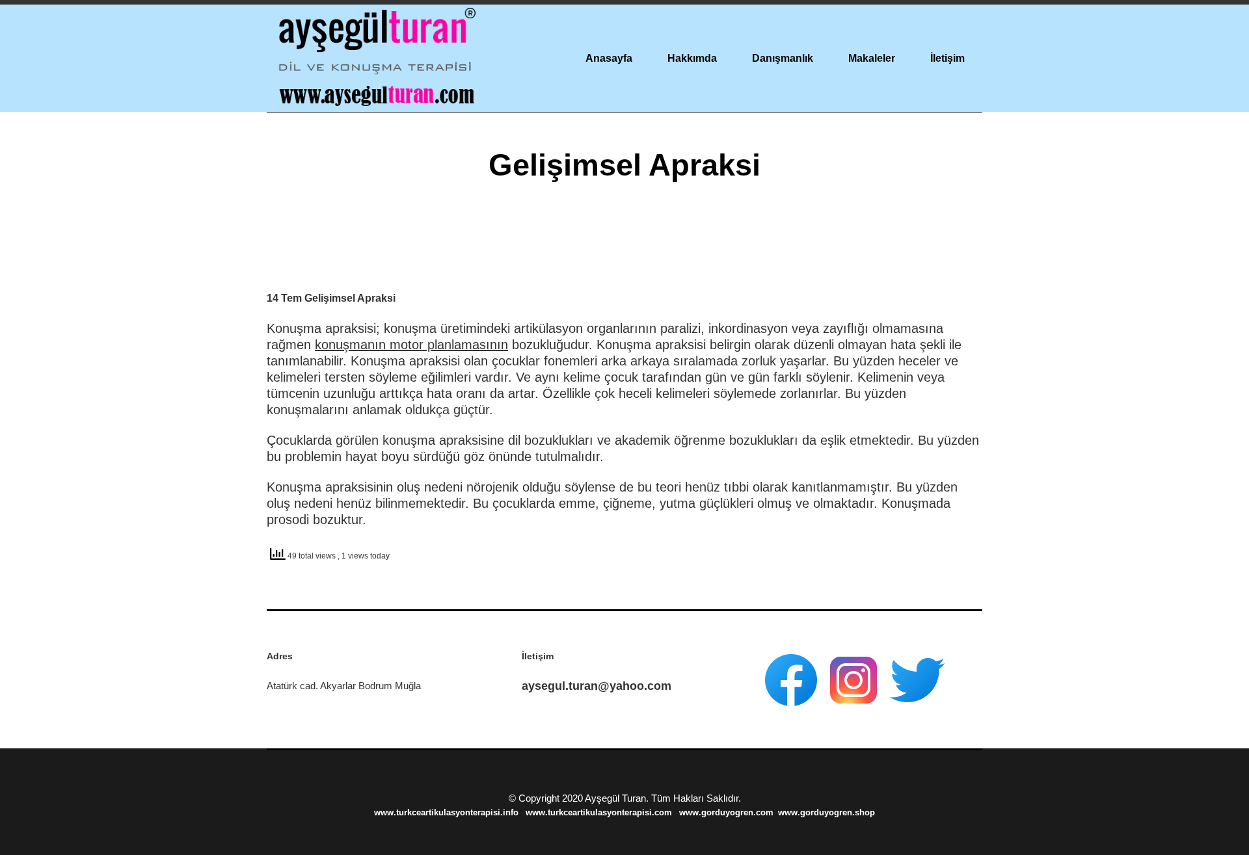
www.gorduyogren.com (726, 812)
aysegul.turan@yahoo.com (596, 685)
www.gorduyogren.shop (826, 812)
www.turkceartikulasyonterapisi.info (447, 812)
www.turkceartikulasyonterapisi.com (600, 812)
